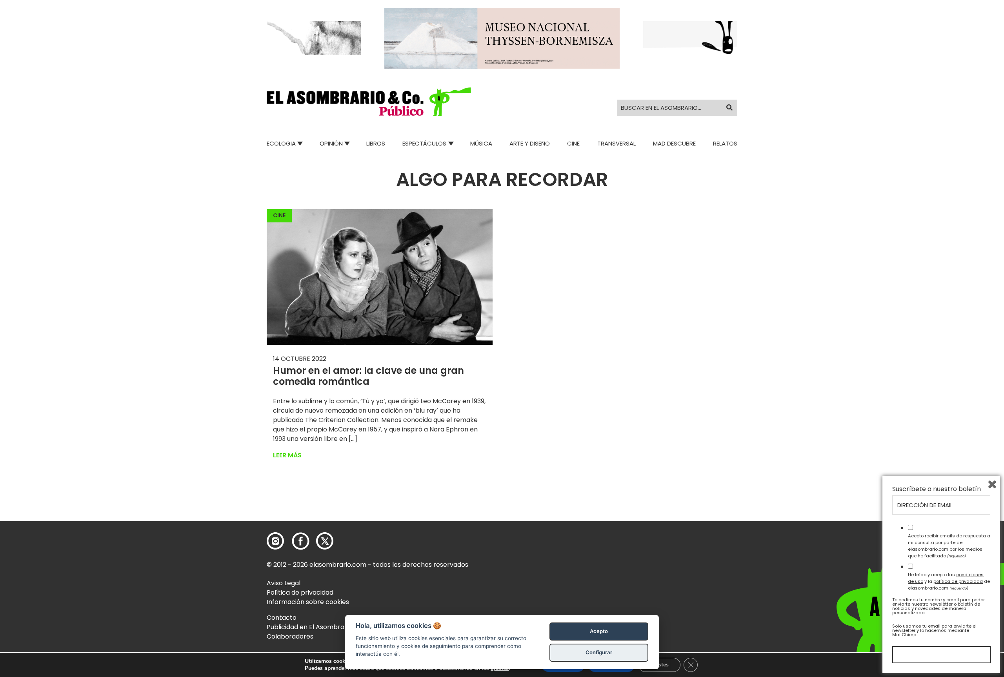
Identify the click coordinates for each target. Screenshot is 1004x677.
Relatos (725, 143)
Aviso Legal (283, 583)
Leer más (287, 455)
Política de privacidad (300, 592)
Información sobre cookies (308, 601)
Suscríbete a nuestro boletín (936, 489)
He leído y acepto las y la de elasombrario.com (949, 581)
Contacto (281, 617)
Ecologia (281, 143)
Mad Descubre (674, 143)
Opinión (331, 143)
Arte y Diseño (529, 143)
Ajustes (659, 664)
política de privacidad (958, 581)
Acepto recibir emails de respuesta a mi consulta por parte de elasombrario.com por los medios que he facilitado (949, 546)
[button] (369, 101)
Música (481, 143)
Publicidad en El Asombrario (309, 627)
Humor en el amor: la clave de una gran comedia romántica (368, 376)
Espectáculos (424, 143)
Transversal (616, 143)
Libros (375, 143)
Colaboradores (290, 636)
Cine (573, 143)
